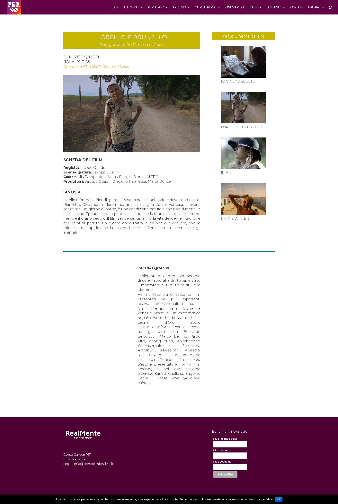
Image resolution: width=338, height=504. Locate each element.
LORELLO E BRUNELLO (241, 127)
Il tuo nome (220, 450)
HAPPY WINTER (235, 218)
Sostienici (274, 7)
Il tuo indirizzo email (225, 438)
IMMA (226, 173)
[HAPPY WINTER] (243, 199)
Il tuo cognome (222, 461)
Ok (278, 499)
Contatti (296, 7)
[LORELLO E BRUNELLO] (243, 107)
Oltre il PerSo (205, 7)
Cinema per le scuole (241, 7)
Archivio (179, 7)
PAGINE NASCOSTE (238, 81)
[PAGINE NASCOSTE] (243, 62)
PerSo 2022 (156, 7)
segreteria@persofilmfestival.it (88, 464)
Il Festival (131, 7)
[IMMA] (243, 153)
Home (114, 7)
